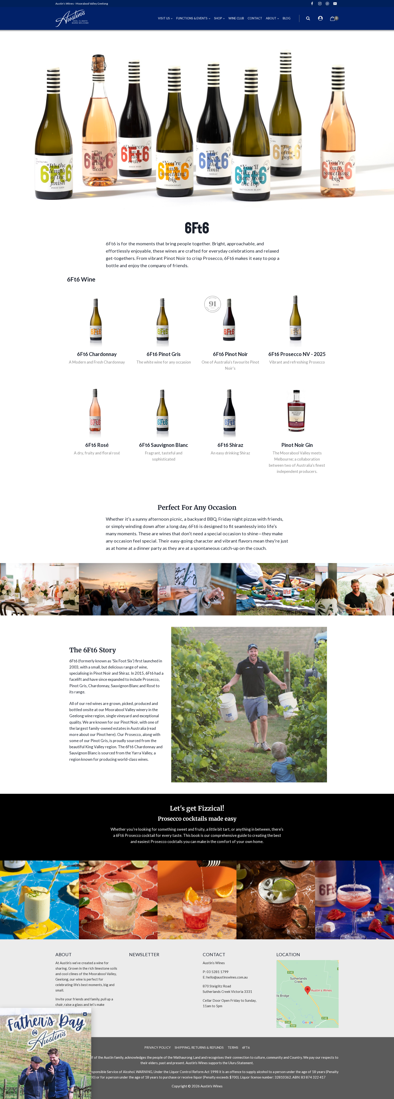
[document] (197, 549)
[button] (85, 1014)
